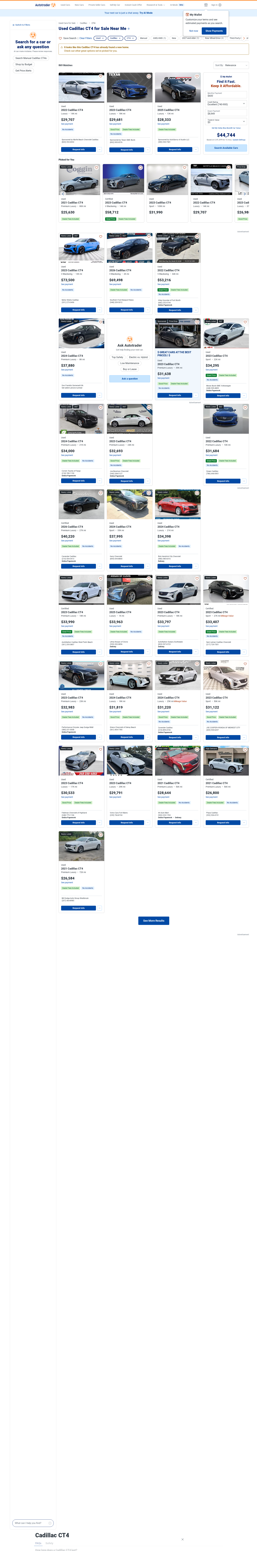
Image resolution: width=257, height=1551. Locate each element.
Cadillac (83, 23)
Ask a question (130, 378)
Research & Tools (154, 5)
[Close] (182, 1539)
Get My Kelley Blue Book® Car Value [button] (226, 128)
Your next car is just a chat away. (129, 12)
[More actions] (99, 149)
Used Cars (65, 5)
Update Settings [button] (239, 140)
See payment (67, 124)
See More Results (153, 920)
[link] (67, 129)
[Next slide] (244, 194)
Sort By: (219, 65)
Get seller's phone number (72, 388)
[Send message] (50, 1523)
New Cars (79, 5)
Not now (193, 30)
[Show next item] (195, 333)
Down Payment (214, 111)
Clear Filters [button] (85, 38)
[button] (206, 4)
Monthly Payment (215, 93)
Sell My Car (115, 5)
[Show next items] (244, 38)
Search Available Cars (226, 148)
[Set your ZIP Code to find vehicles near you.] (128, 29)
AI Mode (176, 5)
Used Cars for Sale (67, 23)
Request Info (79, 149)
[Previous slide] (63, 194)
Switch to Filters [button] (22, 25)
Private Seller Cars (96, 5)
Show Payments (214, 30)
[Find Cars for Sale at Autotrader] (45, 5)
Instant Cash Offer (133, 5)
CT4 (93, 23)
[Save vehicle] (100, 76)
